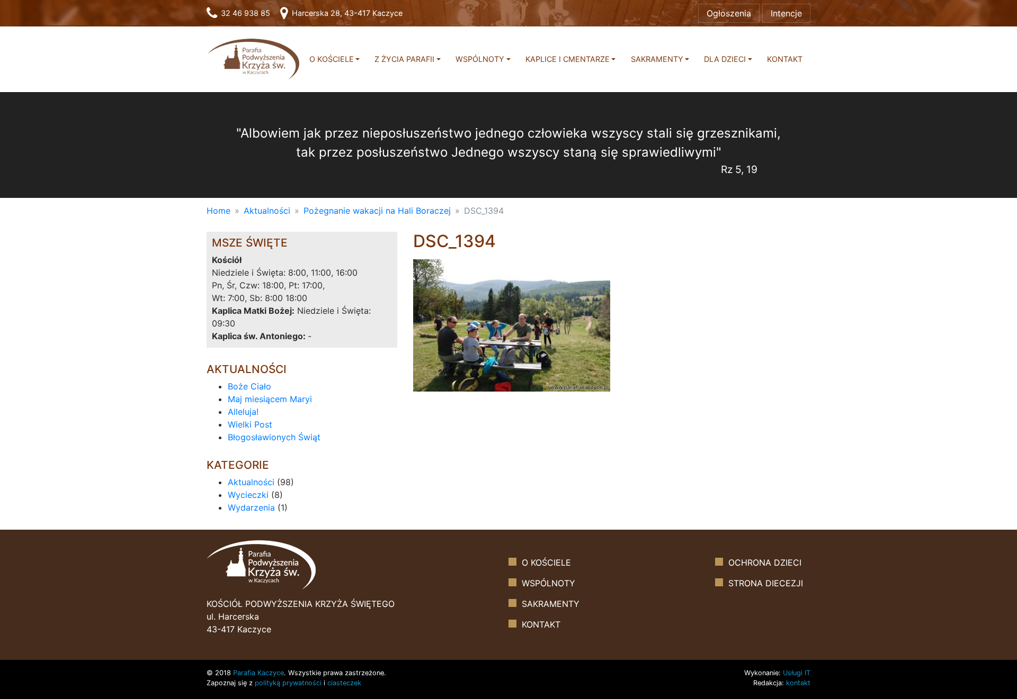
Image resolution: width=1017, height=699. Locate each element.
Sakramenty (657, 59)
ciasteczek (344, 683)
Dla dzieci (725, 59)
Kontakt (784, 59)
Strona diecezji (765, 583)
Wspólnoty (480, 59)
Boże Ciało (249, 386)
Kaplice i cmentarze (567, 59)
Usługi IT (796, 673)
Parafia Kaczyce (258, 673)
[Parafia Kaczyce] (253, 58)
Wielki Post (250, 424)
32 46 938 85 (244, 12)
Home (218, 210)
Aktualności (267, 210)
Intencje (786, 13)
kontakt (798, 683)
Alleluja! (243, 411)
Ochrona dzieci (764, 562)
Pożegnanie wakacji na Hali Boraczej (377, 210)
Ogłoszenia (729, 13)
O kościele (331, 59)
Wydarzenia (251, 507)
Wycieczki (248, 494)
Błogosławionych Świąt (274, 437)
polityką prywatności (288, 683)
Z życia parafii (404, 59)
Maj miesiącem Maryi (270, 399)
